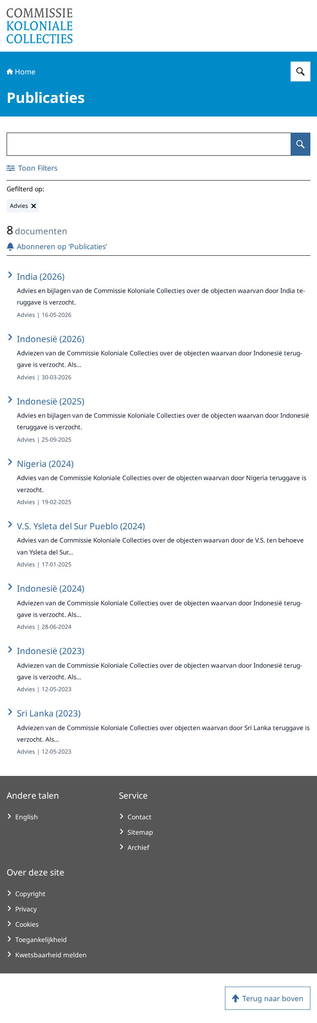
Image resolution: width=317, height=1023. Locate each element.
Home (25, 71)
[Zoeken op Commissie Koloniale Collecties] (300, 71)
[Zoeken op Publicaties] (300, 144)
